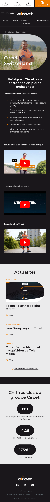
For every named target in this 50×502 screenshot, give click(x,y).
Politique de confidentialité (18, 494)
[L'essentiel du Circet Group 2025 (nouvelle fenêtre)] (25, 203)
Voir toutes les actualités (26, 368)
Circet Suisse (9, 32)
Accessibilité (17, 5)
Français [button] (10, 13)
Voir (11, 315)
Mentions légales (25, 491)
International (42, 5)
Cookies (28, 5)
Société (15, 21)
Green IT (5, 5)
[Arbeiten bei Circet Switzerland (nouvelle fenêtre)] (25, 241)
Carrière (5, 21)
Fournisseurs (42, 21)
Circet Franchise (25, 22)
